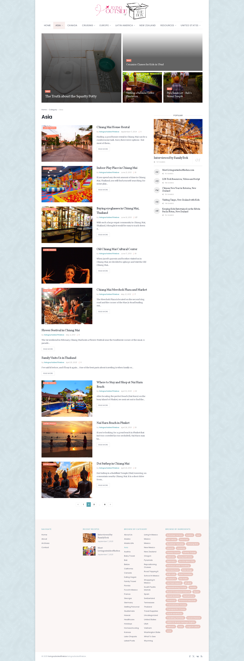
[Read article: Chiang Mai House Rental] (67, 143)
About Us (128, 534)
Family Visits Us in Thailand (59, 358)
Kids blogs (187, 570)
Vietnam (148, 628)
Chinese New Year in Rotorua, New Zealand (179, 189)
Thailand (148, 606)
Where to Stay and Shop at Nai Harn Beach (120, 384)
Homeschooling (131, 628)
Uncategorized (151, 615)
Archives (45, 543)
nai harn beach (174, 583)
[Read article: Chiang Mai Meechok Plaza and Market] (67, 306)
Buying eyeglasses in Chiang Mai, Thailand (118, 210)
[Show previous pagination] (78, 504)
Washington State (152, 632)
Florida (127, 585)
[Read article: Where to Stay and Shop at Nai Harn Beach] (67, 398)
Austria (127, 551)
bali (198, 535)
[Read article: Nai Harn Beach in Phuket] (67, 439)
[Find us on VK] (197, 656)
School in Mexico (151, 575)
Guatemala (129, 611)
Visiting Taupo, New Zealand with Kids (181, 200)
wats (180, 626)
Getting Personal (131, 606)
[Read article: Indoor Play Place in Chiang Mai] (67, 184)
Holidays (128, 623)
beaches (184, 539)
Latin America (124, 25)
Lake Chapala (130, 636)
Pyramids (148, 560)
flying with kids (185, 557)
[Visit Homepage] (122, 11)
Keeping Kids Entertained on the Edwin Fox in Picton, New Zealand (181, 210)
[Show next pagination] (110, 504)
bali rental (171, 539)
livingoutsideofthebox (58, 102)
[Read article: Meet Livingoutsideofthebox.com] (89, 551)
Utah (146, 623)
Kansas (127, 632)
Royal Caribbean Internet (178, 592)
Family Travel (130, 581)
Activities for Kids (175, 535)
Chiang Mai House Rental (113, 127)
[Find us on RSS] (201, 656)
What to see (150, 636)
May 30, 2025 (131, 102)
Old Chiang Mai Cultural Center (117, 249)
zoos (169, 631)
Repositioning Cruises (150, 566)
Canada (72, 25)
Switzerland (149, 598)
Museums (171, 578)
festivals (171, 557)
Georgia (128, 598)
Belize (127, 564)
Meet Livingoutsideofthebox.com (178, 170)
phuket (188, 583)
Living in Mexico (151, 534)
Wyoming (148, 640)
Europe (104, 25)
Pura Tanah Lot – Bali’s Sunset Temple (179, 94)
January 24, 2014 (174, 102)
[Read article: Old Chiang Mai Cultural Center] (67, 265)
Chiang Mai (192, 544)
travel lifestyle (194, 618)
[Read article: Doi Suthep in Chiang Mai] (67, 480)
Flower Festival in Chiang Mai (61, 330)
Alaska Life (129, 543)
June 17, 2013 (126, 253)
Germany (128, 602)
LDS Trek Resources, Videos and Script (181, 179)
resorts (193, 587)
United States (189, 25)
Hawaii (127, 615)
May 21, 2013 (126, 294)
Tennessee (149, 602)
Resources (167, 25)
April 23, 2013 (126, 468)
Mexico (147, 539)
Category (53, 109)
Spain (146, 594)
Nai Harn (183, 578)
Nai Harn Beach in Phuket (113, 423)
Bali (128, 60)
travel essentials (174, 613)
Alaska (127, 539)
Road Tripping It (151, 571)
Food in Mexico (131, 589)
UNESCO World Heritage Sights (181, 622)
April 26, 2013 (126, 427)
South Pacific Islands (150, 588)
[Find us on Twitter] (193, 656)
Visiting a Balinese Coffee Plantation (140, 94)
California (128, 568)
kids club (171, 574)
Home (47, 25)
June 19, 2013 (126, 217)
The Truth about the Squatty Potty (71, 96)
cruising (181, 548)
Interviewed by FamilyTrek (171, 158)
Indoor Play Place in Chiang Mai (117, 168)
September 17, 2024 (129, 131)
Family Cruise (173, 552)
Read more (104, 148)
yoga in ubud (193, 626)
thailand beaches (187, 600)
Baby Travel (129, 556)
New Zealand (147, 25)
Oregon (147, 556)
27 (136, 217)
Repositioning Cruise (176, 587)
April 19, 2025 (126, 391)
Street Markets (173, 596)
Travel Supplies (151, 611)
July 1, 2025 (74, 102)
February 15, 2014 (133, 70)
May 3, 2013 (70, 335)
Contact (45, 547)
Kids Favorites (185, 574)
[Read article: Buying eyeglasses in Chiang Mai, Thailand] (67, 225)
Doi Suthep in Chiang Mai (113, 464)
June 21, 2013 (126, 172)
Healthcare (129, 619)
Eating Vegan (130, 577)
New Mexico (149, 547)
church (170, 548)
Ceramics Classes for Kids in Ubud (145, 64)
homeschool (173, 570)
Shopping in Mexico (149, 581)
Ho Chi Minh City (186, 561)
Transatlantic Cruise (176, 605)
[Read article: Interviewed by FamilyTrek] (178, 136)
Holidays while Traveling (178, 565)
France (127, 594)
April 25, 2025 (71, 362)
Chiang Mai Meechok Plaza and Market (122, 290)
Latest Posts (49, 128)
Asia (58, 25)
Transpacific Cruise (176, 609)
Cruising (87, 25)
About (44, 539)
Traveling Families (175, 618)
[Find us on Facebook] (189, 656)
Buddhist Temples (175, 544)
